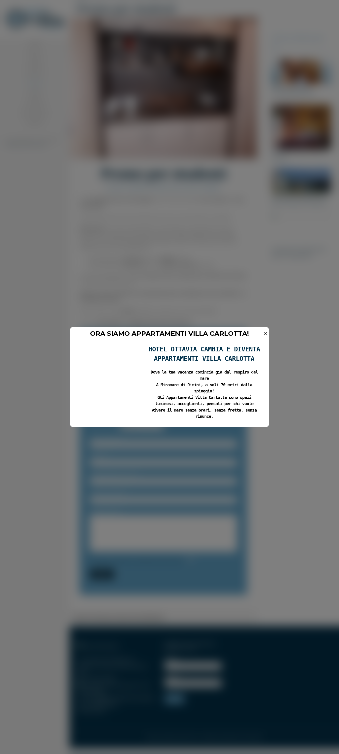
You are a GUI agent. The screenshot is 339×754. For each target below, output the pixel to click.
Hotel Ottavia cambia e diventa (204, 349)
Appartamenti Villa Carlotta (204, 358)
